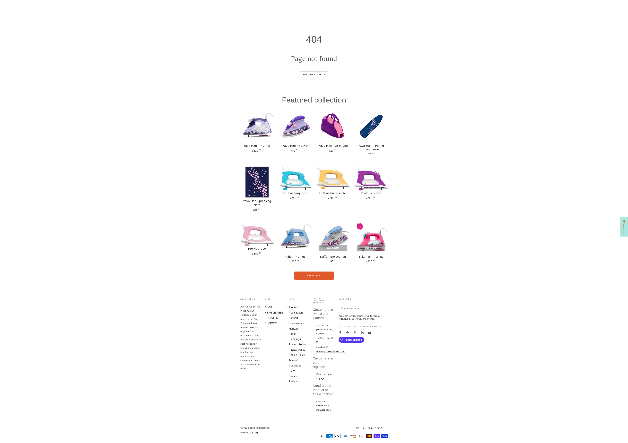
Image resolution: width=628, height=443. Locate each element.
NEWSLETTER (274, 312)
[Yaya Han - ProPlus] (257, 126)
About (292, 333)
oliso (250, 428)
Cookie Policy (297, 355)
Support (293, 318)
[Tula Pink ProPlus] (371, 237)
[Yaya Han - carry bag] (333, 126)
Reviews (294, 381)
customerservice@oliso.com (330, 351)
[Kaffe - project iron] (333, 237)
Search (293, 376)
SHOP (268, 307)
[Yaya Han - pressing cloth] (257, 181)
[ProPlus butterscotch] (333, 177)
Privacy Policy (297, 349)
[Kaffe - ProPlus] (295, 237)
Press (292, 371)
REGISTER (271, 318)
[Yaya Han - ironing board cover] (371, 126)
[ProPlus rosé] (257, 233)
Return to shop (314, 74)
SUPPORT (271, 323)
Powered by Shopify (249, 432)
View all (314, 275)
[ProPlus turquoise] (295, 177)
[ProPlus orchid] (371, 177)
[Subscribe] (386, 308)
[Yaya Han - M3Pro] (295, 126)
